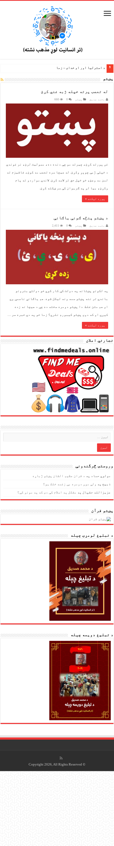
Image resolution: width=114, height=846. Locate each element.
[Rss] (61, 758)
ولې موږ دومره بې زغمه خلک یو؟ (70, 484)
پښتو (78, 99)
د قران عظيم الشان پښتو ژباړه (58, 476)
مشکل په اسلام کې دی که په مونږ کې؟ (47, 492)
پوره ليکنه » (95, 199)
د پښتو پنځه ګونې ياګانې (81, 217)
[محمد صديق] (57, 29)
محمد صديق (97, 99)
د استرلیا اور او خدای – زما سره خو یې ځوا (68, 68)
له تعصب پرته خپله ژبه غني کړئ (74, 91)
